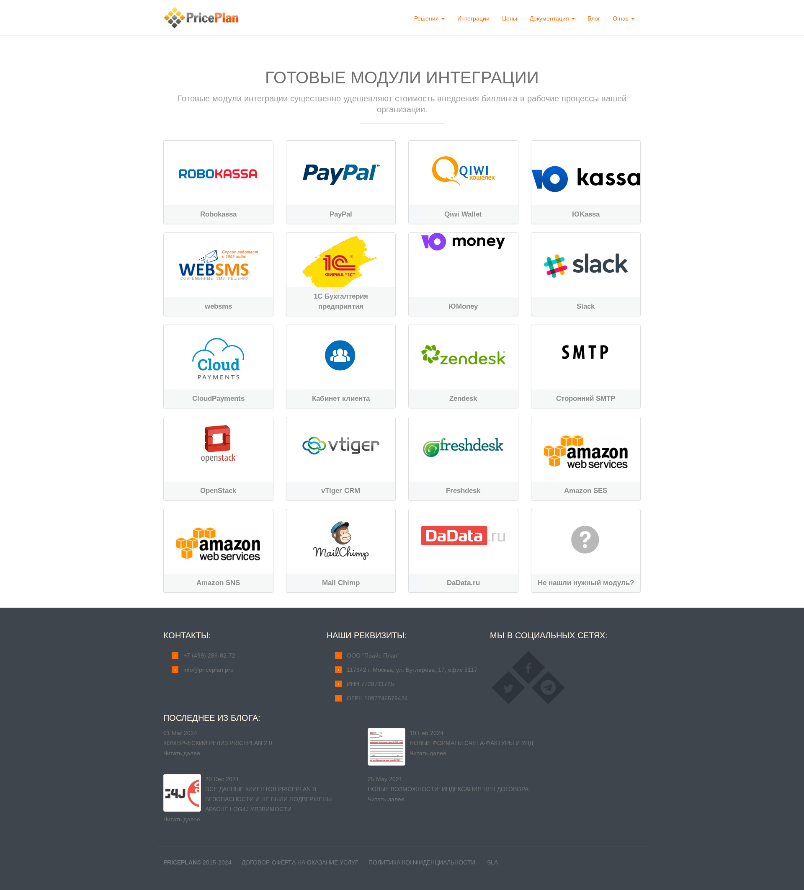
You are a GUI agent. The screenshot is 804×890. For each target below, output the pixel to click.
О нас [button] (621, 18)
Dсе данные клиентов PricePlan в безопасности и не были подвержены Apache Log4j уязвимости (268, 799)
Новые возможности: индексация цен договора (448, 789)
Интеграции (473, 18)
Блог (594, 18)
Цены (509, 18)
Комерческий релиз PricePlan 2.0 (217, 743)
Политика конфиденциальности (421, 862)
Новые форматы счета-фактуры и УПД (471, 743)
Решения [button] (427, 18)
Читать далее (181, 753)
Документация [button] (550, 18)
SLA (492, 862)
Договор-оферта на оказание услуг (300, 862)
